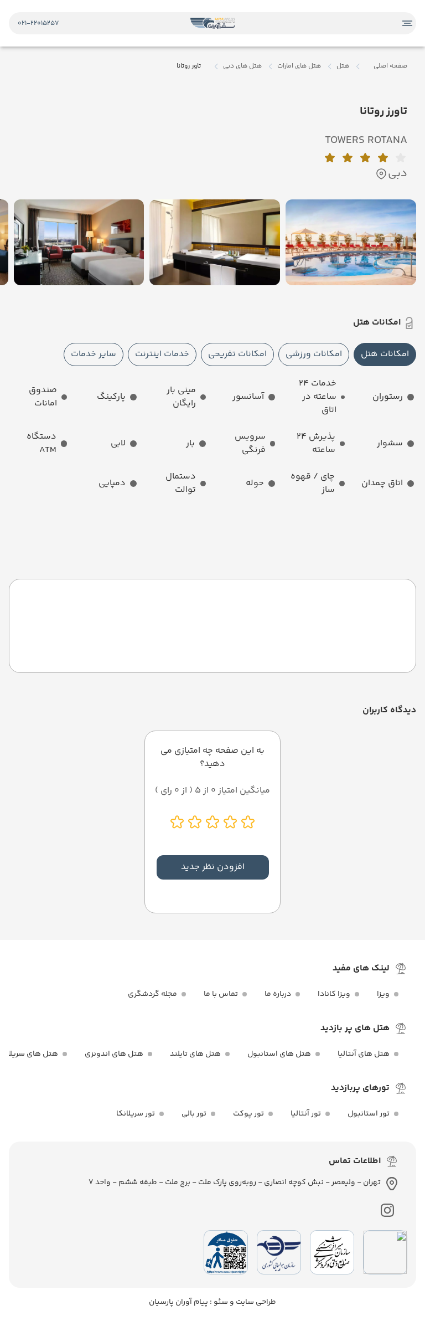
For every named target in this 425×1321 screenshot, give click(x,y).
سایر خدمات (93, 354)
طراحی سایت (255, 1302)
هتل (342, 66)
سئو (220, 1302)
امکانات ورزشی (314, 354)
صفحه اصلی (390, 66)
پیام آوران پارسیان (178, 1302)
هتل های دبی (242, 66)
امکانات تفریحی (237, 354)
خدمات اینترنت (162, 354)
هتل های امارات (299, 66)
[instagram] (387, 1210)
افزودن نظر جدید (213, 867)
